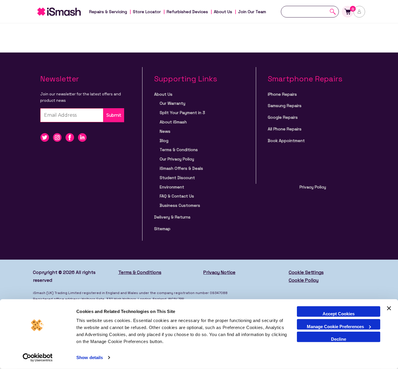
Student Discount (177, 177)
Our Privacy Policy (177, 159)
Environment (172, 187)
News (165, 131)
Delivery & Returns (172, 217)
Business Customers (180, 205)
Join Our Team (252, 11)
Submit (113, 115)
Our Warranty (172, 103)
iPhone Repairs (282, 94)
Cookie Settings (306, 272)
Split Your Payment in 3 (182, 112)
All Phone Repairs (285, 129)
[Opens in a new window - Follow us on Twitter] (46, 136)
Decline (338, 339)
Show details (89, 357)
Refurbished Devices (187, 11)
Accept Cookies (339, 313)
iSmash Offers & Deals (181, 168)
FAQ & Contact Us (177, 196)
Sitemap (162, 228)
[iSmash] (65, 11)
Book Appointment (286, 140)
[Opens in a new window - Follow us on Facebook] (71, 136)
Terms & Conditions (179, 149)
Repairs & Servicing (108, 11)
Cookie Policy (303, 280)
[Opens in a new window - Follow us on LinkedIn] (83, 136)
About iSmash (173, 122)
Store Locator (147, 11)
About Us (223, 11)
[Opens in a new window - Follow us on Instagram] (59, 136)
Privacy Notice (219, 272)
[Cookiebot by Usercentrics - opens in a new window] (37, 357)
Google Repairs (283, 117)
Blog (164, 140)
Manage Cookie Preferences (335, 326)
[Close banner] (389, 311)
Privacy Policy (313, 187)
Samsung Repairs (285, 105)
